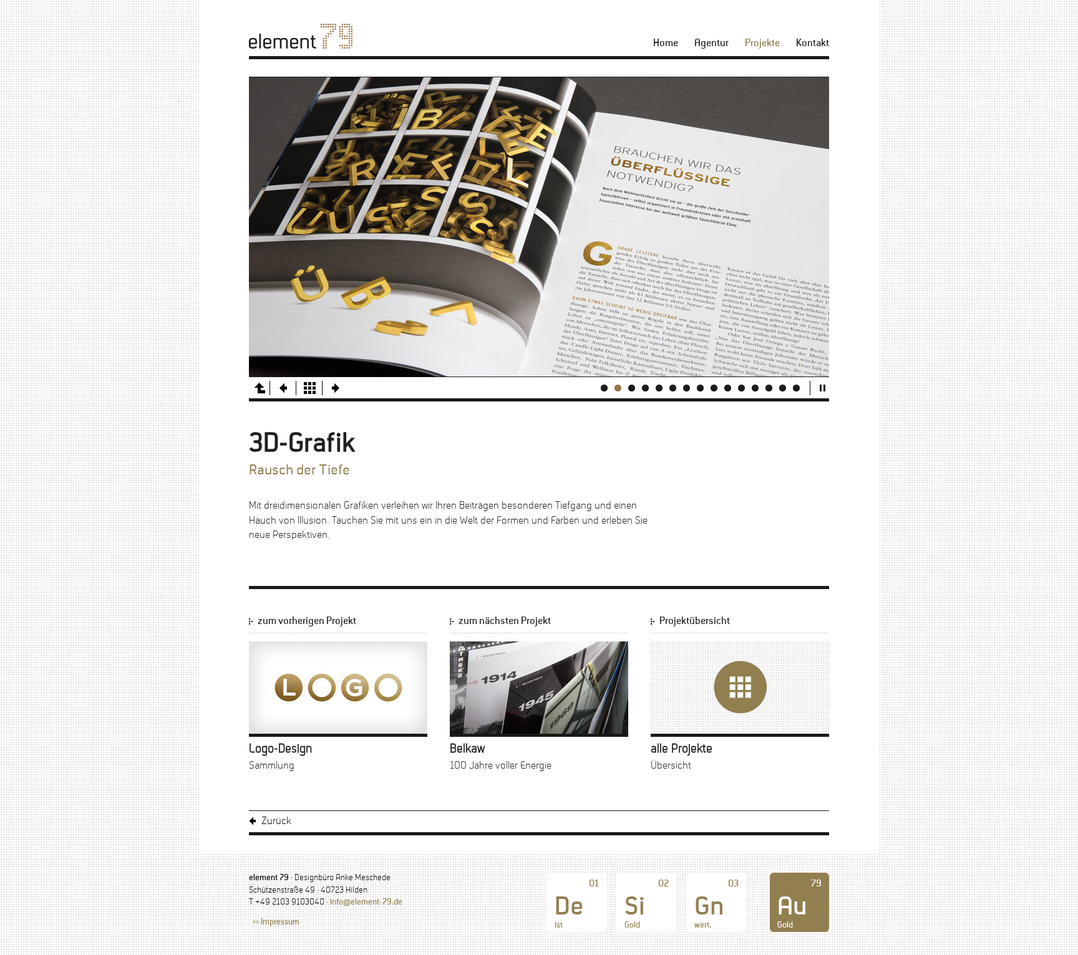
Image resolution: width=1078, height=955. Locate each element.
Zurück (276, 821)
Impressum (280, 922)
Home (665, 43)
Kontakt (812, 43)
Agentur (711, 43)
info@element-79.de (366, 902)
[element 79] (300, 36)
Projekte (762, 43)
